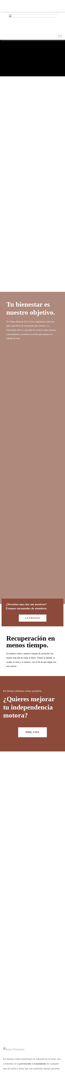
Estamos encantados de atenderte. (26, 608)
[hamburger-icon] (59, 36)
